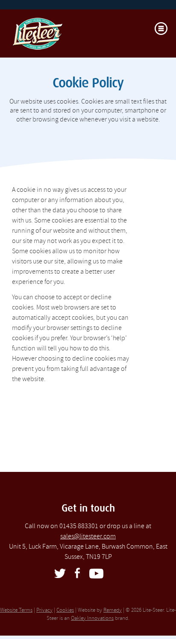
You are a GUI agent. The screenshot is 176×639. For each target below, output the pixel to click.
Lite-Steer (72, 37)
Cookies (65, 610)
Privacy (44, 610)
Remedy (112, 610)
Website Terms (16, 610)
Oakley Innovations (92, 618)
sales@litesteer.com (88, 536)
